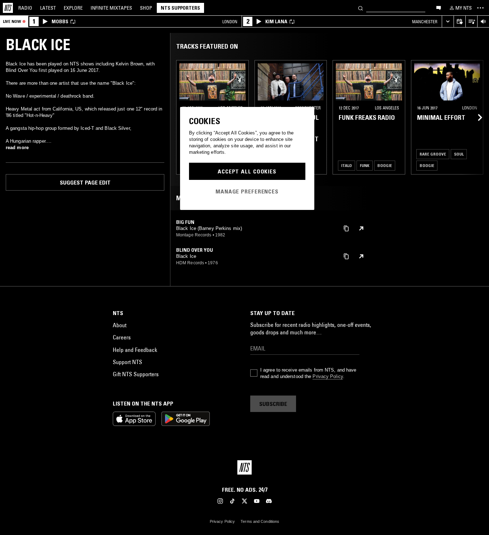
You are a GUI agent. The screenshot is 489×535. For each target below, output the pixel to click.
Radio (25, 8)
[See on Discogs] (361, 228)
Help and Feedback (135, 349)
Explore (73, 8)
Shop (146, 8)
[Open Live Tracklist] (471, 22)
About (119, 325)
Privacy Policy (328, 376)
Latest (48, 8)
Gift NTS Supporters (136, 374)
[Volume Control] (483, 22)
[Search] (360, 7)
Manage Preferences (247, 191)
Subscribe (273, 403)
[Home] (8, 8)
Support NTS (127, 361)
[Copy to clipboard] (346, 228)
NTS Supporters (180, 8)
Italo (346, 165)
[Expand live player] (448, 22)
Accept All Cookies (247, 171)
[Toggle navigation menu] (480, 8)
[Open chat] (438, 7)
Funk (364, 165)
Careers (122, 337)
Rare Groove (433, 154)
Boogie (384, 165)
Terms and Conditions (260, 521)
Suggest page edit (85, 182)
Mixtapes (111, 8)
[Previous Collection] (475, 117)
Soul (459, 154)
